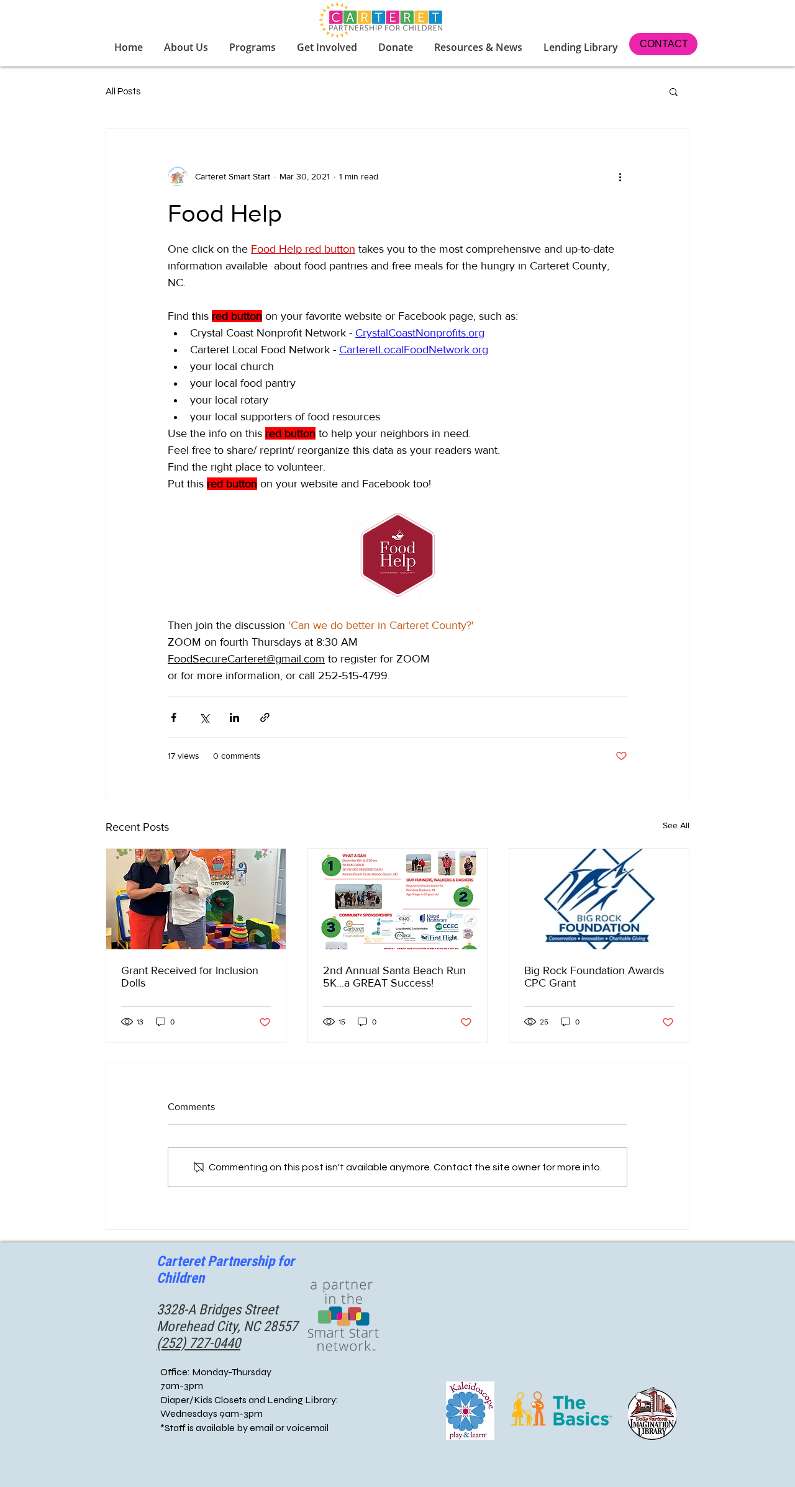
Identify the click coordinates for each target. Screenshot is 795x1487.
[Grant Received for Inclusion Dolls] (196, 899)
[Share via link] (265, 717)
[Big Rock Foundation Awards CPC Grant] (599, 899)
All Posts (123, 91)
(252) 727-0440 (198, 1343)
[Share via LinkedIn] (234, 717)
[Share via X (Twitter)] (204, 717)
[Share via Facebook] (173, 717)
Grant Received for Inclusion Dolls (189, 976)
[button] (328, 47)
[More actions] (619, 176)
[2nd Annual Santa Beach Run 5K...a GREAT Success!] (398, 899)
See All (676, 825)
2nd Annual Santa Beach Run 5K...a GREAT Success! (394, 976)
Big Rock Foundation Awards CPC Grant (594, 976)
